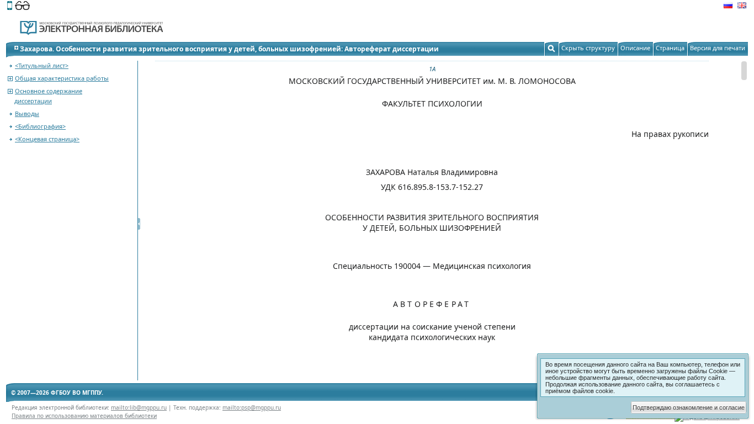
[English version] (741, 7)
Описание (635, 48)
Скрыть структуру (588, 48)
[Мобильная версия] (9, 7)
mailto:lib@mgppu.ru (139, 407)
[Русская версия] (728, 7)
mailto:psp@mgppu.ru (251, 407)
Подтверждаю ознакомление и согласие (689, 407)
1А (432, 69)
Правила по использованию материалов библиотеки (84, 416)
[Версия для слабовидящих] (22, 7)
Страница (670, 48)
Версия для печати (717, 48)
